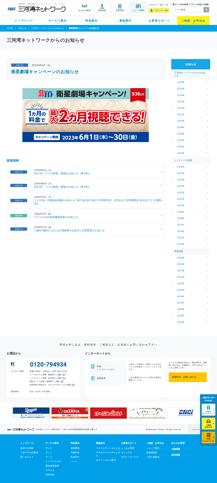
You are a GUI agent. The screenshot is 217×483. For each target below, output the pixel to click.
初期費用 (75, 448)
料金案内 (91, 20)
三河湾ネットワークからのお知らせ (47, 28)
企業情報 (120, 10)
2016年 (180, 146)
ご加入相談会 (153, 457)
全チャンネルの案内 (106, 460)
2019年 (180, 127)
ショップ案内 (138, 10)
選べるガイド (27, 457)
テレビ (49, 448)
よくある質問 (127, 448)
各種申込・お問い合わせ (184, 377)
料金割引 (75, 457)
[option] (31, 413)
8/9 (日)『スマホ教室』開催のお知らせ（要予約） (62, 186)
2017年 (180, 140)
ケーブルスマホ (53, 461)
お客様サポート (159, 20)
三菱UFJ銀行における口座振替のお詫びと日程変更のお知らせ (69, 230)
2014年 (180, 244)
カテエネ (50, 470)
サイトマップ (197, 429)
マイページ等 (161, 10)
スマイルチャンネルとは (108, 448)
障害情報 (178, 251)
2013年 (180, 153)
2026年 (181, 82)
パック (74, 461)
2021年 (180, 114)
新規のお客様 (27, 448)
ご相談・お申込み (193, 20)
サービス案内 (57, 20)
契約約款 (50, 474)
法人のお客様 (84, 10)
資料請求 (101, 378)
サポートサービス (130, 457)
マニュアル (126, 452)
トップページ (24, 20)
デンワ (49, 457)
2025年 (181, 88)
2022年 (181, 108)
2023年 (181, 101)
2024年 (181, 95)
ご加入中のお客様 (29, 452)
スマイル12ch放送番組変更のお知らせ (56, 217)
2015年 (180, 237)
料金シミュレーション (105, 367)
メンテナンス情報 (183, 160)
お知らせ (22, 28)
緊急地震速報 (52, 465)
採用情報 (102, 10)
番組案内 (125, 20)
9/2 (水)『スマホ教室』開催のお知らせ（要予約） (62, 173)
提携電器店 (151, 452)
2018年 (180, 133)
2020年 (181, 120)
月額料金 (75, 452)
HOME (10, 28)
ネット (49, 452)
